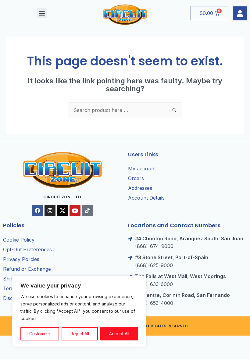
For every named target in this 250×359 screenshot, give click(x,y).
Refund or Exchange (27, 269)
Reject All (79, 333)
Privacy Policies (21, 259)
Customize (39, 333)
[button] (42, 13)
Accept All (119, 333)
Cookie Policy (18, 240)
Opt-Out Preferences (27, 249)
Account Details (146, 198)
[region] (79, 311)
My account (142, 169)
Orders (136, 178)
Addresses (140, 188)
